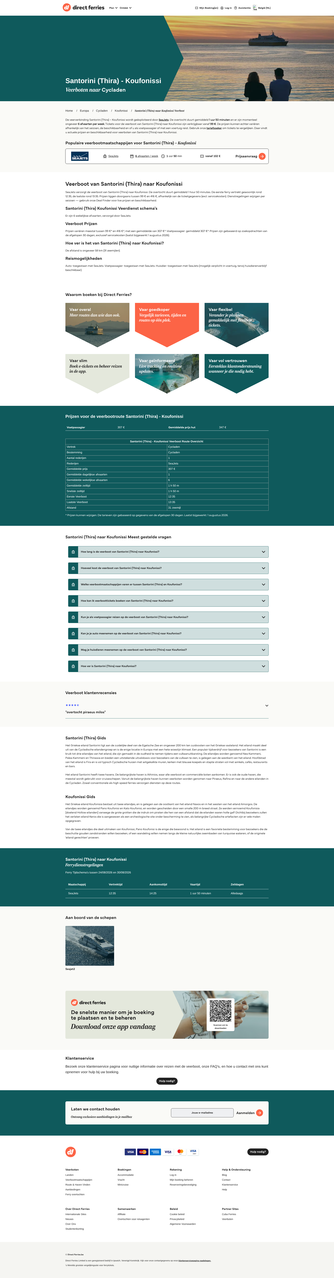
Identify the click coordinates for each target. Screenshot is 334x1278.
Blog (224, 1174)
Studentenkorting (74, 1228)
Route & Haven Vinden (77, 1184)
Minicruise (123, 1184)
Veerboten (227, 1219)
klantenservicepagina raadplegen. (194, 1261)
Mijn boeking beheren (181, 1179)
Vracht (121, 1179)
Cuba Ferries (229, 1214)
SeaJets (164, 119)
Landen (69, 1174)
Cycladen (102, 110)
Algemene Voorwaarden (183, 1224)
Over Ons (70, 1224)
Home (69, 110)
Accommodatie (126, 1174)
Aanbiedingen (72, 1189)
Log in (173, 1174)
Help (224, 1189)
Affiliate (122, 1214)
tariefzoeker (214, 128)
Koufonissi (121, 110)
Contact (226, 1179)
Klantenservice (230, 1184)
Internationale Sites (75, 1214)
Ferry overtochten (75, 1194)
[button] (168, 552)
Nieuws (69, 1219)
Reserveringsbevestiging (183, 1184)
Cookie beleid (177, 1214)
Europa (84, 110)
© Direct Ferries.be (74, 1254)
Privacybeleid (177, 1219)
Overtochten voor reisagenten (134, 1219)
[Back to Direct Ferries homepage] (83, 7)
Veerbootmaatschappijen (78, 1179)
